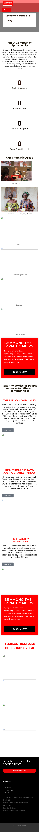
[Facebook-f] (17, 829)
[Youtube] (21, 829)
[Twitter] (14, 829)
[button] (35, 4)
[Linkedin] (25, 829)
